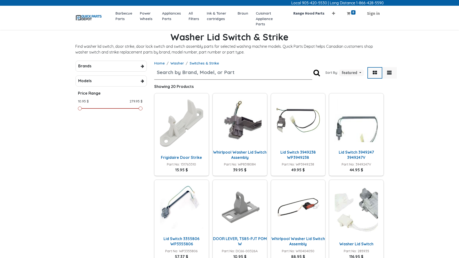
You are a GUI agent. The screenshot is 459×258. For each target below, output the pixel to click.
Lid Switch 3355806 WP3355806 (181, 241)
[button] (333, 12)
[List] (389, 73)
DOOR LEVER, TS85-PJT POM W (240, 241)
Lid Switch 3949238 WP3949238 (298, 155)
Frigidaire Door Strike (181, 157)
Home (159, 63)
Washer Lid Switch (356, 244)
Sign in (373, 13)
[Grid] (374, 73)
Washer (177, 63)
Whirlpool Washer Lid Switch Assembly (240, 155)
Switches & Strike (204, 63)
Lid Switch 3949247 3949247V (356, 155)
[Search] (317, 73)
